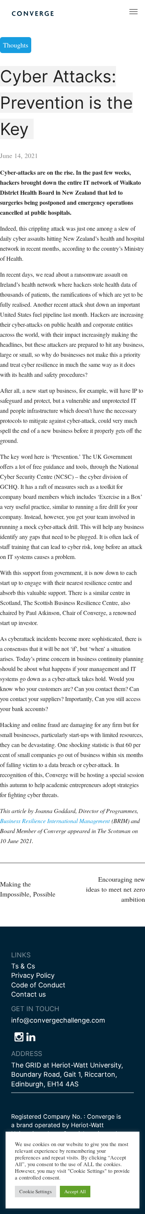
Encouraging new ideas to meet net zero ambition (115, 889)
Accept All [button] (75, 1191)
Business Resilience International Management (55, 821)
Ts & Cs (23, 966)
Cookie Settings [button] (35, 1191)
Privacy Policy (33, 975)
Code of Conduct (38, 985)
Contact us (28, 994)
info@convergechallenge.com (58, 1020)
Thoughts (15, 44)
